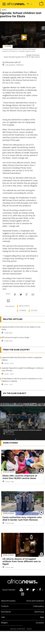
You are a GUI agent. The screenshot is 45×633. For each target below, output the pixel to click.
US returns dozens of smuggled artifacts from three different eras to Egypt (21, 561)
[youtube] (21, 590)
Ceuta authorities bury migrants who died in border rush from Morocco (22, 518)
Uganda (7, 46)
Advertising (39, 612)
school (34, 311)
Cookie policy (38, 606)
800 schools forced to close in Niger (15, 338)
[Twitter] (28, 590)
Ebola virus (24, 306)
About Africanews (8, 601)
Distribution (6, 612)
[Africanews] (16, 4)
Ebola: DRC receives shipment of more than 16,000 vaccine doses (19, 477)
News (4, 10)
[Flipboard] (34, 590)
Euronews (40, 623)
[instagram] (22, 594)
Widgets (4, 623)
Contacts (4, 606)
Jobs (3, 617)
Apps (42, 617)
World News (8, 472)
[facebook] (40, 590)
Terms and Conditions (35, 601)
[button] (24, 37)
